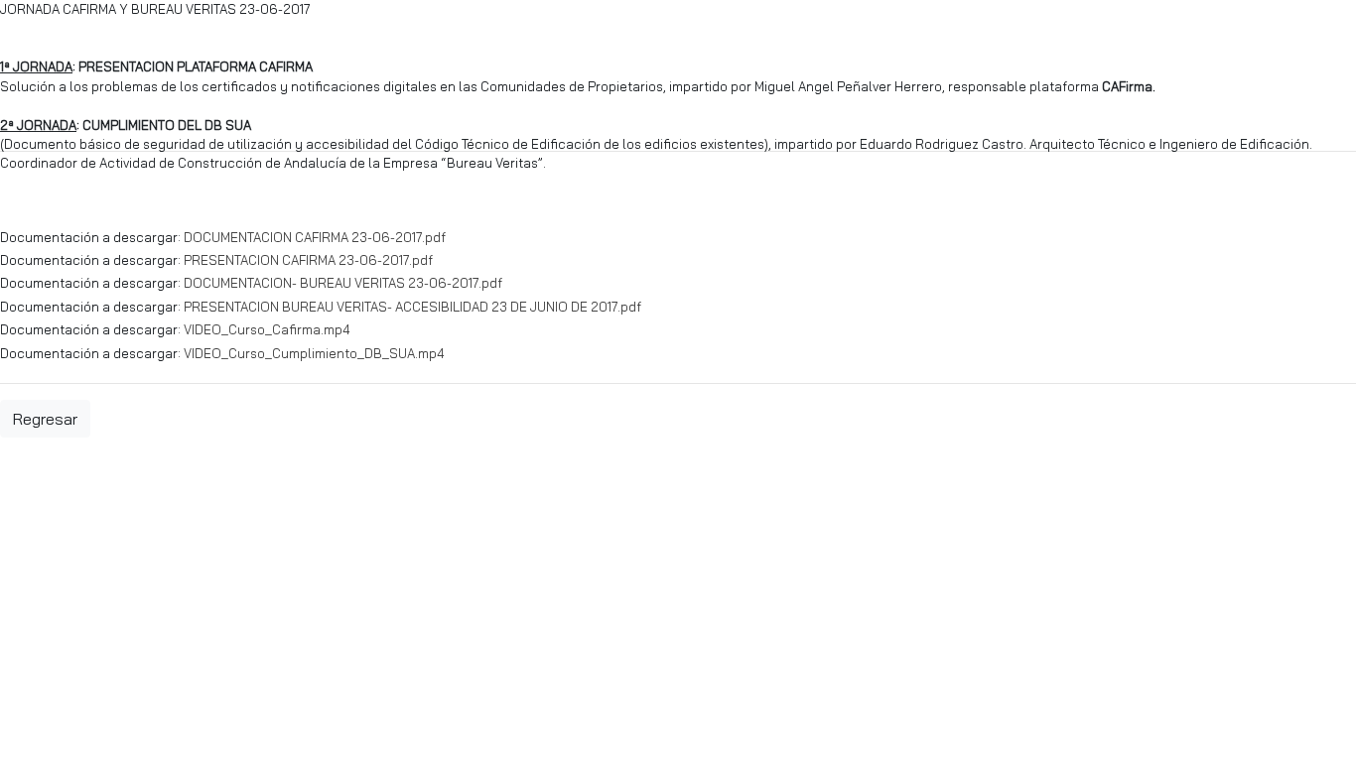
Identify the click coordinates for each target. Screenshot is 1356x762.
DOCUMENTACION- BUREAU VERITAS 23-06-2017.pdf (343, 283)
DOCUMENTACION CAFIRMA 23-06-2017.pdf (315, 237)
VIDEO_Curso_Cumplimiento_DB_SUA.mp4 (314, 353)
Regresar (45, 419)
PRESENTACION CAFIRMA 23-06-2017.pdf (308, 260)
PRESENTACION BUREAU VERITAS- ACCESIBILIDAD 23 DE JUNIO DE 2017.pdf (412, 307)
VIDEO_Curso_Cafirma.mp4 (267, 329)
